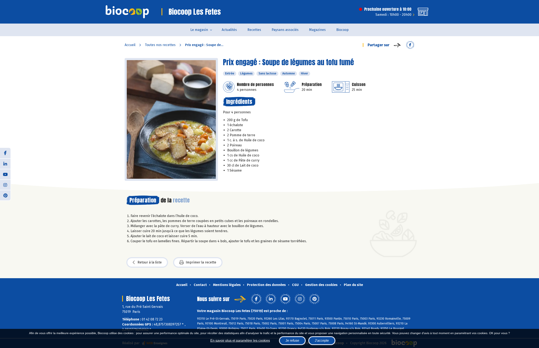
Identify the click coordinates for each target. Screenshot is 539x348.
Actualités (229, 30)
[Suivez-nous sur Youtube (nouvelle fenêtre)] (5, 174)
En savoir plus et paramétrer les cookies (240, 340)
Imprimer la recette (201, 262)
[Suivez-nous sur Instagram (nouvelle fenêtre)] (5, 184)
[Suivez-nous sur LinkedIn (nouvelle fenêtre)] (5, 163)
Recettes (254, 30)
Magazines (317, 30)
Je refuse (292, 340)
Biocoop (342, 30)
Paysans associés (285, 30)
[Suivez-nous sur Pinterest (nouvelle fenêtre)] (5, 195)
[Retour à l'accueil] (127, 11)
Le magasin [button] (199, 30)
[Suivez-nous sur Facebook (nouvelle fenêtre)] (5, 153)
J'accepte (322, 340)
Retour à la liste (149, 262)
